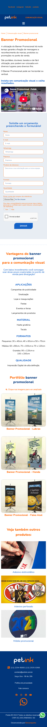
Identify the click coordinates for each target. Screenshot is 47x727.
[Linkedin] (26, 695)
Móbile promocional (23, 640)
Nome (5, 132)
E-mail (5, 140)
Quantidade (7, 188)
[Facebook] (16, 695)
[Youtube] (31, 695)
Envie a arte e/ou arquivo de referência (17, 197)
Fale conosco (23, 688)
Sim (6, 209)
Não (12, 209)
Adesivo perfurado (23, 606)
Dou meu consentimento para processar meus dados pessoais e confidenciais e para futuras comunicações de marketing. (23, 205)
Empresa (6, 157)
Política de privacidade (23, 683)
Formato (6, 180)
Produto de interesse (11, 165)
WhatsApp (7, 148)
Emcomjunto (30, 723)
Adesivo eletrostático (23, 572)
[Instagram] (21, 695)
